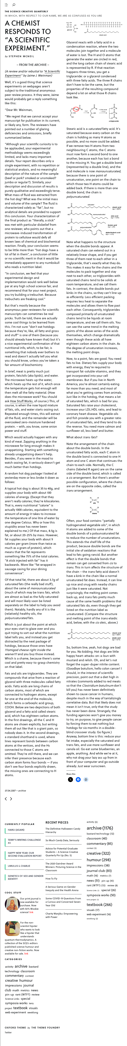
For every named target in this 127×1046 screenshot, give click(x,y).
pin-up (9, 994)
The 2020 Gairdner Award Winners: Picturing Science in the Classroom (63, 867)
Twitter (8, 1032)
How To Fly (51, 878)
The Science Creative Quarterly (26, 11)
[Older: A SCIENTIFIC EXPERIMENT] (11, 799)
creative (11, 980)
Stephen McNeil (21, 56)
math (15, 990)
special (25, 998)
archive (22, 790)
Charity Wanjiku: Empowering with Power (62, 915)
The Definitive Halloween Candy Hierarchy (63, 830)
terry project (93, 899)
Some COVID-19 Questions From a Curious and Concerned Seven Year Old (63, 902)
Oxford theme (15, 1027)
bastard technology (100, 833)
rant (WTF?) (22, 994)
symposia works (16, 1003)
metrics (25, 990)
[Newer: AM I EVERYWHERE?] (6, 799)
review (35, 994)
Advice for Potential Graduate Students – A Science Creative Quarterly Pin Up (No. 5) (62, 852)
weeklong (32, 1012)
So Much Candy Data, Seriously (62, 840)
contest (29, 976)
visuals (33, 1008)
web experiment (15, 1012)
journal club (99, 870)
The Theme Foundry (45, 1027)
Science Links (12, 998)
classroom (28, 971)
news (34, 990)
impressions (13, 985)
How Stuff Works (21, 401)
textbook (20, 1007)
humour (26, 980)
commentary (14, 975)
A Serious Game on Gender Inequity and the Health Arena (62, 888)
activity (9, 967)
